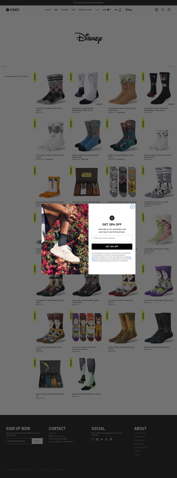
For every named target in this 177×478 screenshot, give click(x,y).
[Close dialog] (132, 207)
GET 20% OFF (112, 247)
